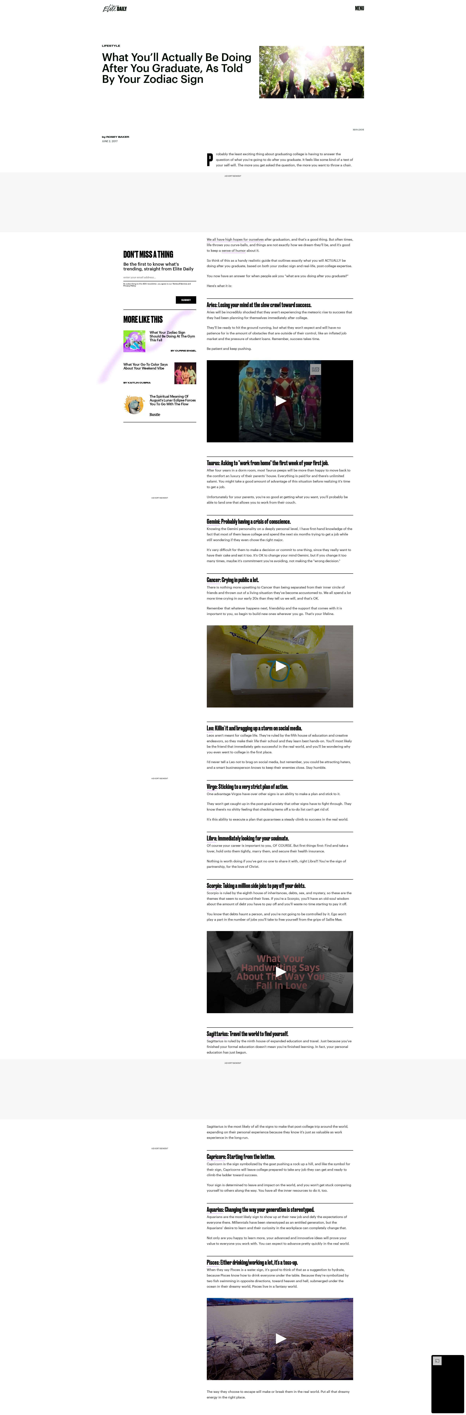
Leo (210, 728)
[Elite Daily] (115, 8)
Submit (186, 300)
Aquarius (215, 1209)
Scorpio (214, 885)
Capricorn (216, 1156)
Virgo (212, 786)
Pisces (213, 1262)
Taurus (213, 463)
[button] (280, 401)
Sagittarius (217, 1033)
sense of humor (234, 250)
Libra (211, 838)
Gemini (213, 521)
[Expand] (435, 1358)
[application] (280, 401)
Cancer (213, 579)
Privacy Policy (129, 286)
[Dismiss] (460, 1358)
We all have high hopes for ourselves (235, 239)
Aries (211, 304)
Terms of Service (180, 284)
